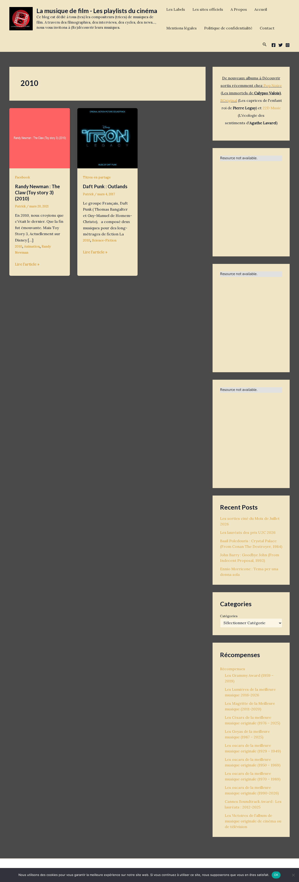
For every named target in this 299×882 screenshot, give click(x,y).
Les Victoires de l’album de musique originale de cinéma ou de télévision (253, 821)
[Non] (293, 875)
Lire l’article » (27, 264)
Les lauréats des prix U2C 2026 (247, 532)
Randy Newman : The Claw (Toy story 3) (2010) (37, 192)
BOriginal (228, 100)
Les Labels (175, 9)
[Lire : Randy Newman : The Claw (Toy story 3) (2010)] (39, 137)
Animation (32, 246)
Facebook (22, 177)
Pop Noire (272, 85)
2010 (18, 246)
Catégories (229, 616)
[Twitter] (280, 45)
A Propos (239, 9)
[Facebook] (273, 45)
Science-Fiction (104, 240)
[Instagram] (287, 45)
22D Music (272, 108)
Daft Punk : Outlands (105, 186)
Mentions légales (181, 28)
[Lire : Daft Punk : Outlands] (107, 137)
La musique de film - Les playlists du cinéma (96, 10)
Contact (267, 28)
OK (276, 875)
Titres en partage (97, 177)
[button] (265, 45)
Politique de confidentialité (228, 28)
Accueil (260, 9)
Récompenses (232, 668)
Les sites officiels (207, 9)
